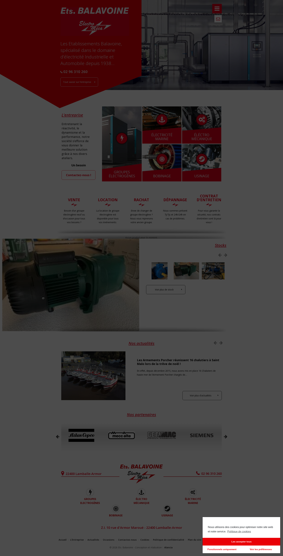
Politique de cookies (239, 531)
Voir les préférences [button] (261, 549)
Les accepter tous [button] (241, 541)
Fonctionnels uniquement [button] (222, 549)
